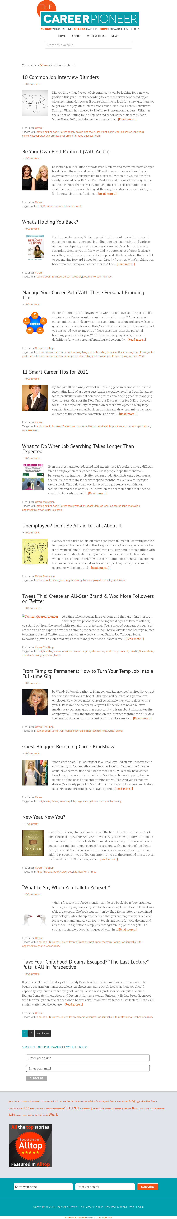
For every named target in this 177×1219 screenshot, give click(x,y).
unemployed (94, 580)
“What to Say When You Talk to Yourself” (66, 887)
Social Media (146, 651)
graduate (91, 1017)
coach (71, 132)
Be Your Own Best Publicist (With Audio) (66, 151)
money (92, 276)
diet (86, 132)
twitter (57, 655)
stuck (48, 510)
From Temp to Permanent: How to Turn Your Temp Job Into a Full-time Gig (87, 673)
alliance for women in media (52, 352)
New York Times (87, 871)
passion (48, 356)
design (79, 132)
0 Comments (32, 84)
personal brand (62, 356)
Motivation (49, 502)
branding (101, 352)
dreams (72, 942)
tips (110, 276)
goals (111, 132)
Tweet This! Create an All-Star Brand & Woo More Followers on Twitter (88, 598)
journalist (131, 942)
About (76, 36)
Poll (105, 276)
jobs (84, 276)
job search (126, 132)
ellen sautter (97, 651)
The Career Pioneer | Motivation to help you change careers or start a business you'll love (88, 15)
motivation (134, 506)
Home (62, 36)
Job (117, 132)
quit (91, 801)
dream (154, 1101)
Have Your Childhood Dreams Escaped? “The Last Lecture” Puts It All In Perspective (85, 964)
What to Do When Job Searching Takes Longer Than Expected (78, 449)
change (130, 352)
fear (147, 1109)
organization (28, 1115)
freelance (60, 206)
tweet (50, 655)
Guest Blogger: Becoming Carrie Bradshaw (68, 746)
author (48, 132)
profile (69, 135)
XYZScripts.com (104, 1217)
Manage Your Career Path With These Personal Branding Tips (83, 295)
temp (104, 730)
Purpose (78, 135)
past (99, 276)
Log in (140, 1207)
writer (110, 801)
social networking (31, 655)
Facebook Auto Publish (75, 1217)
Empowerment (86, 942)
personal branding (81, 356)
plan (129, 1109)
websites (91, 1101)
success (89, 135)
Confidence (85, 1109)
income (63, 1101)
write (103, 801)
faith (32, 1109)
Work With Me (96, 36)
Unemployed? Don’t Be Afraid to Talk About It (72, 525)
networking (28, 135)
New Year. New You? (44, 816)
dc (58, 1101)
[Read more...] (127, 119)
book (56, 132)
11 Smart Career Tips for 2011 (55, 371)
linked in (38, 356)
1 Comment (31, 823)
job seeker (138, 132)
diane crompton (81, 651)
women (133, 356)
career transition (76, 506)
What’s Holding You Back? (50, 221)
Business (48, 206)
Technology (139, 1017)
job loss (104, 506)
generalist (101, 132)
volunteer (27, 430)
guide (25, 356)
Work (97, 135)
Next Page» (43, 1033)
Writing (118, 801)
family (61, 1109)
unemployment (110, 580)
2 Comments (32, 158)
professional (58, 135)
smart (122, 426)
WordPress (127, 1207)
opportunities (42, 135)
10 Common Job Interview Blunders (60, 77)
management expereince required (83, 730)
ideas (152, 1109)
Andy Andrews (44, 871)
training (124, 356)
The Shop (48, 348)
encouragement (103, 942)
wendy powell (115, 730)
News (115, 36)
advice (40, 132)
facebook (76, 276)
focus (92, 132)
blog (78, 352)
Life (73, 206)
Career (38, 128)
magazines (82, 801)
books (46, 801)
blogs (85, 352)
